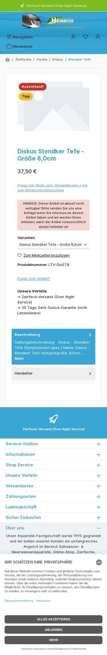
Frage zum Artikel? (33, 278)
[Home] (8, 59)
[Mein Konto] (98, 37)
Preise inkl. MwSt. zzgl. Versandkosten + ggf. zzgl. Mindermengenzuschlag (52, 187)
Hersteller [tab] (24, 373)
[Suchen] (73, 37)
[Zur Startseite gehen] (53, 22)
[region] (53, 112)
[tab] (53, 347)
